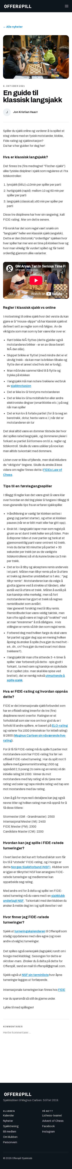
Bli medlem (9, 1131)
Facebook (48, 1126)
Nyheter (8, 1120)
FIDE (61, 989)
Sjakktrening (11, 1126)
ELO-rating (60, 725)
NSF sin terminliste (35, 974)
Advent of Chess (53, 1120)
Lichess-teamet (52, 1115)
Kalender (8, 1115)
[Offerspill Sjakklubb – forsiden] (17, 6)
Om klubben (10, 1137)
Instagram (48, 1131)
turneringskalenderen (29, 931)
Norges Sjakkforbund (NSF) (30, 867)
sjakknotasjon (21, 386)
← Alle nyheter (13, 26)
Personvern (10, 1142)
